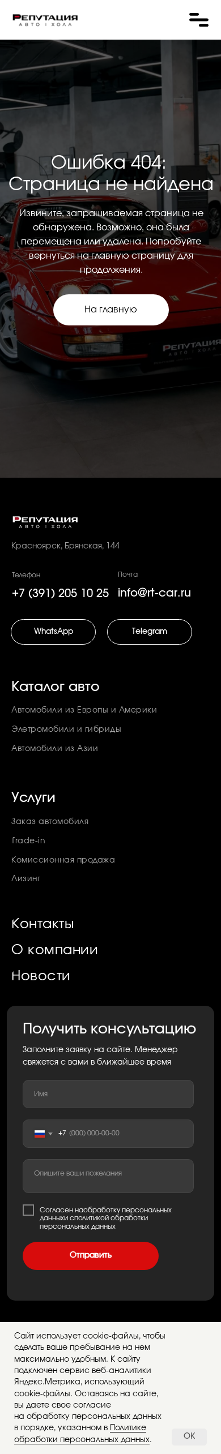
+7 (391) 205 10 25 (60, 593)
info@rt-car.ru (154, 593)
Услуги (33, 798)
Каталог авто (55, 687)
